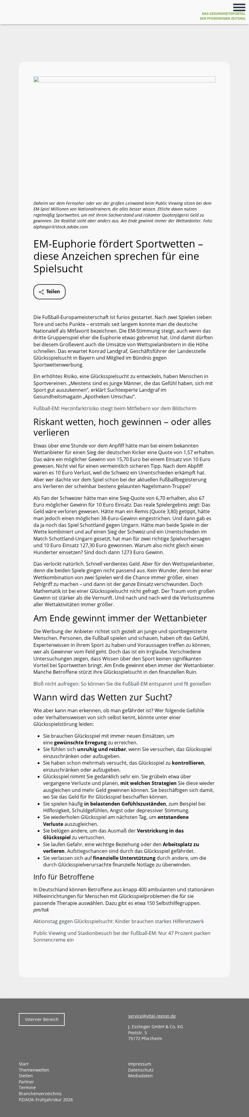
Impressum (139, 1064)
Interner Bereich (42, 1019)
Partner (26, 1082)
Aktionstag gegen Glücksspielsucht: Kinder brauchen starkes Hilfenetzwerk (118, 921)
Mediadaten (140, 1076)
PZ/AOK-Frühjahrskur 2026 (46, 1099)
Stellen (26, 1076)
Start (24, 1064)
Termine (27, 1087)
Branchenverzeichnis (40, 1093)
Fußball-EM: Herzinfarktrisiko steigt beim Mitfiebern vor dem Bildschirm (114, 408)
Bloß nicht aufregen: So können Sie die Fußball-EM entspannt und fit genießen (122, 683)
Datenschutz (141, 1070)
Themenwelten (34, 1070)
